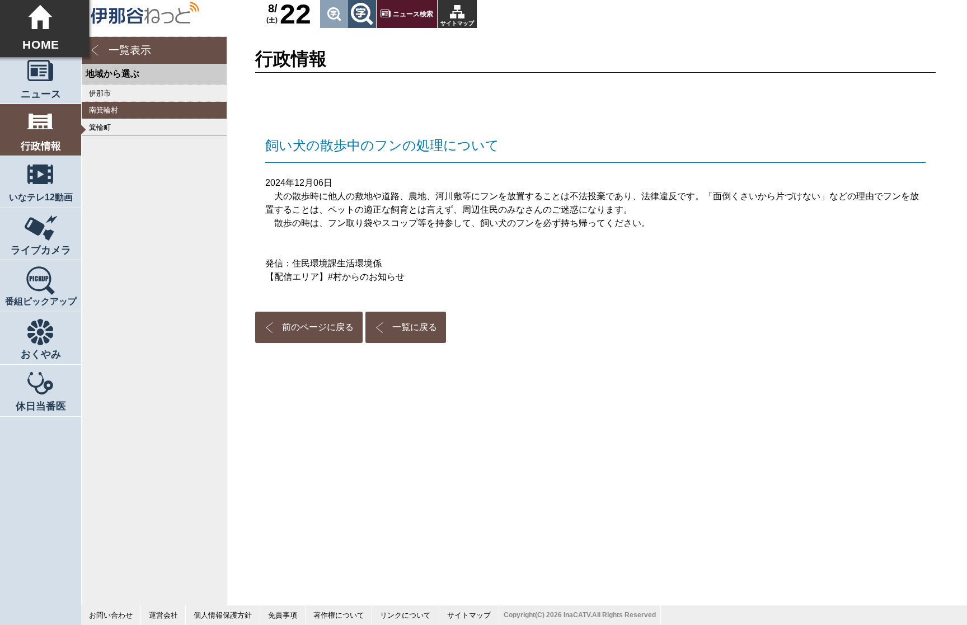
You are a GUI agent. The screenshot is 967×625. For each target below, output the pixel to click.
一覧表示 (130, 50)
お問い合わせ (111, 615)
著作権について (338, 615)
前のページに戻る (318, 327)
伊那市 (100, 93)
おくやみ (41, 354)
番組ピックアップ (41, 301)
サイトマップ (457, 23)
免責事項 (282, 615)
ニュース (41, 94)
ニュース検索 (413, 14)
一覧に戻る (414, 327)
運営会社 (163, 615)
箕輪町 (100, 127)
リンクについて (405, 615)
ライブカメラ (41, 250)
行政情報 (41, 146)
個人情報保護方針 (223, 615)
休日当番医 (41, 406)
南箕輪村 (103, 110)
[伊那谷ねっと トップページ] (144, 13)
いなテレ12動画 (41, 197)
